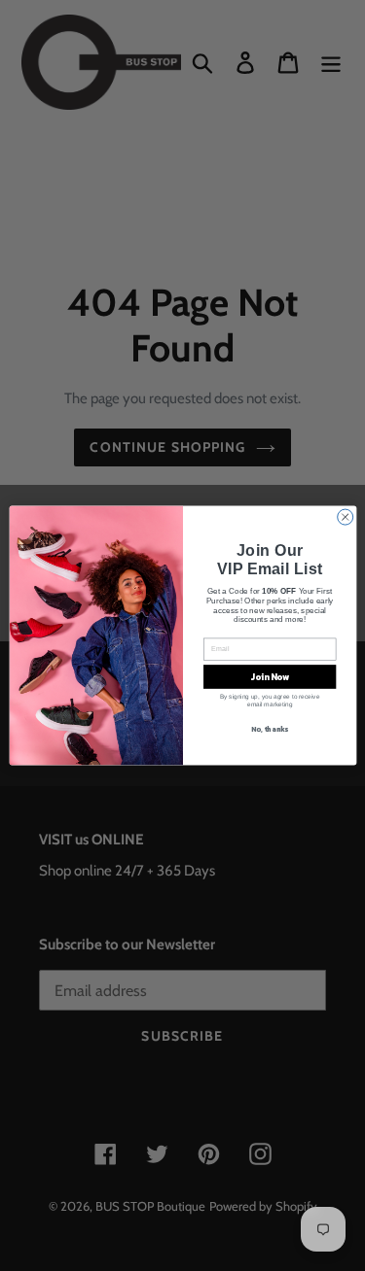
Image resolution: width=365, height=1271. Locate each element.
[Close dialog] (344, 517)
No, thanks (268, 729)
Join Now (269, 677)
